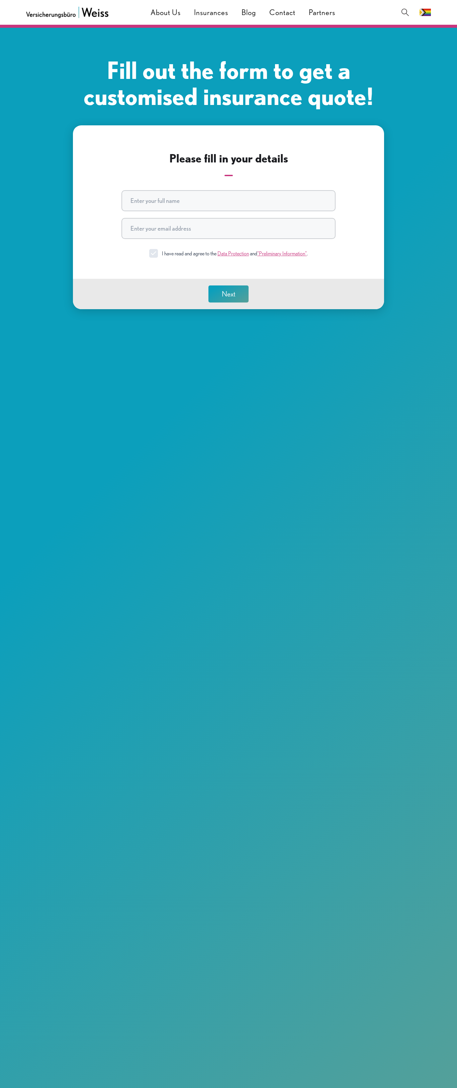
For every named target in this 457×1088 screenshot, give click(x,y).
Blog (249, 12)
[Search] (405, 12)
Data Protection (233, 253)
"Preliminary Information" (282, 253)
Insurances (211, 12)
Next (229, 293)
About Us (166, 12)
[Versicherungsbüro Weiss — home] (67, 12)
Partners (322, 12)
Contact (282, 12)
